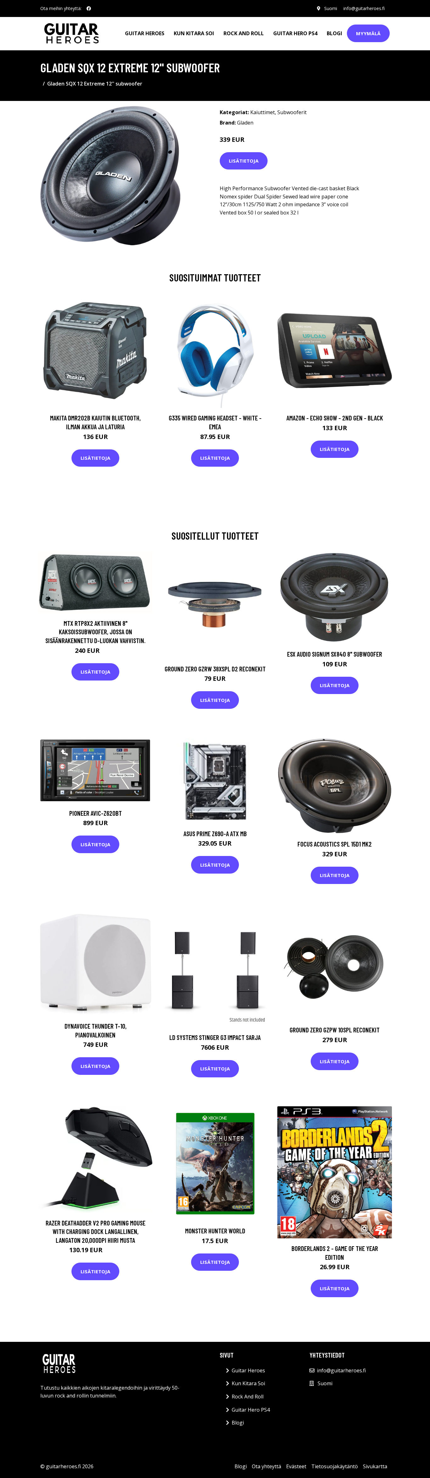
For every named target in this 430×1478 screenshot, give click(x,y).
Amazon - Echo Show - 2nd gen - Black (334, 418)
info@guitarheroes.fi (364, 8)
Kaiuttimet (262, 112)
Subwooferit (292, 112)
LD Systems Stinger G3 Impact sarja (215, 1037)
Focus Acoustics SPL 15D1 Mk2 (334, 844)
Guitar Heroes (144, 33)
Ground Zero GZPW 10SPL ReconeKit (335, 1030)
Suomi (330, 8)
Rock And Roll (243, 33)
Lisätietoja (243, 161)
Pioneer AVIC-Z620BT (95, 813)
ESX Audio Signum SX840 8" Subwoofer (334, 654)
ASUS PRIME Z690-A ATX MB (215, 833)
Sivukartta (375, 1466)
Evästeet (296, 1466)
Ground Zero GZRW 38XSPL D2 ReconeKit (215, 669)
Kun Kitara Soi (194, 33)
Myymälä (368, 33)
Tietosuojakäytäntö (334, 1466)
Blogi (334, 33)
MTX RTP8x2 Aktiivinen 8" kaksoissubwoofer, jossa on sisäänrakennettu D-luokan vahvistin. (95, 631)
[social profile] (88, 8)
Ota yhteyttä (266, 1466)
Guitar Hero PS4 (295, 33)
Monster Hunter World (215, 1231)
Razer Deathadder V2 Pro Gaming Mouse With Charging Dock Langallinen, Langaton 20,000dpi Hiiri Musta (95, 1231)
